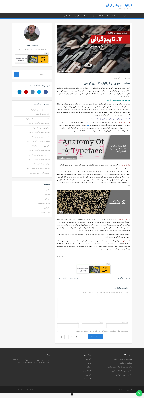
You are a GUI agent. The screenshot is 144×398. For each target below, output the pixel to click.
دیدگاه (126, 297)
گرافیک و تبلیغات (111, 15)
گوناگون (76, 15)
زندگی (92, 15)
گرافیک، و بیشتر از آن (119, 5)
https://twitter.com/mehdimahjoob (23, 15)
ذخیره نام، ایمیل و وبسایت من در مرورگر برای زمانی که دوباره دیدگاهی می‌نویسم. (102, 331)
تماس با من (67, 15)
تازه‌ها (85, 15)
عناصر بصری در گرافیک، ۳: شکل (38, 150)
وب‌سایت (125, 322)
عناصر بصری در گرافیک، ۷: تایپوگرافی (37, 119)
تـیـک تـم (119, 389)
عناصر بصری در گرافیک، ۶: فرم (67, 278)
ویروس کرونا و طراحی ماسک (39, 173)
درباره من (123, 15)
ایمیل (101, 322)
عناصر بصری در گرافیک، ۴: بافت (38, 137)
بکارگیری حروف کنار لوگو (41, 128)
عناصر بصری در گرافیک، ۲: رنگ (39, 155)
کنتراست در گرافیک (123, 278)
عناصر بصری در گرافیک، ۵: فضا (39, 132)
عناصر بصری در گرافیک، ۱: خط (39, 159)
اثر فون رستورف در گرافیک (40, 146)
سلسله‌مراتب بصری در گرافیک (39, 109)
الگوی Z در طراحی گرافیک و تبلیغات (37, 141)
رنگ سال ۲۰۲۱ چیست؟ (41, 164)
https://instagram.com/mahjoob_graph (21, 15)
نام (77, 322)
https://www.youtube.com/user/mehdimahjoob (18, 15)
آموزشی (100, 15)
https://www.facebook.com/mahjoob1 (26, 15)
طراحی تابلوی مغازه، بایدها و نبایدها (38, 168)
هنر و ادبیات (45, 212)
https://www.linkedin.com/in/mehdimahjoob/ (15, 15)
